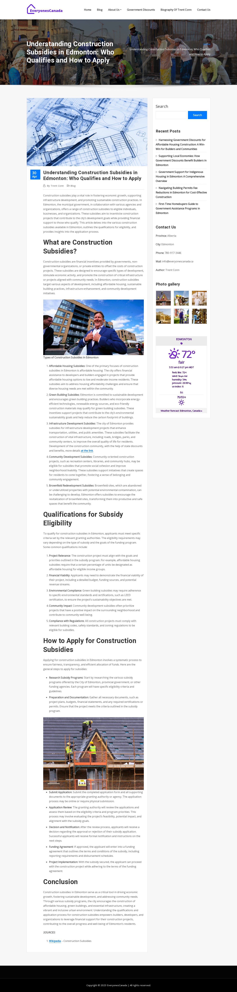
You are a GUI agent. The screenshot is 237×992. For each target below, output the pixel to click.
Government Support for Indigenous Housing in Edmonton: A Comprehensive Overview (180, 176)
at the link (87, 450)
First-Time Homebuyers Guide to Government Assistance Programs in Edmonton (178, 208)
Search (162, 106)
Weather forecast (181, 410)
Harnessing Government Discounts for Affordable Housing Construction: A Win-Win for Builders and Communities (181, 144)
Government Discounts (141, 9)
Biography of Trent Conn (176, 9)
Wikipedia (55, 941)
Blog (100, 9)
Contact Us (203, 9)
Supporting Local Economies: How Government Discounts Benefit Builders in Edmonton (181, 160)
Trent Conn (55, 185)
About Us (114, 9)
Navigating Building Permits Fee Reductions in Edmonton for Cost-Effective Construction (181, 192)
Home (87, 9)
